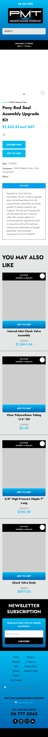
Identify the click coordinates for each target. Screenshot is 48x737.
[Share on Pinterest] (21, 176)
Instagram (21, 721)
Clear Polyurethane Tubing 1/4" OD (24, 417)
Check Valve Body (24, 583)
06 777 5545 (24, 713)
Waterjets (16, 661)
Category (7, 168)
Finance (16, 675)
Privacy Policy (31, 666)
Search (42, 31)
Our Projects (16, 680)
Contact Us (27, 721)
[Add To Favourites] (30, 153)
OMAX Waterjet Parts (18, 102)
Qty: (4, 134)
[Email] (17, 176)
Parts (16, 666)
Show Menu (3, 14)
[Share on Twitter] (13, 176)
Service (16, 671)
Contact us (31, 661)
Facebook (15, 721)
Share (5, 176)
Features (24, 185)
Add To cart (24, 324)
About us (31, 657)
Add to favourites (42, 276)
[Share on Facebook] (10, 176)
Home (4, 102)
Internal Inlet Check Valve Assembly (24, 333)
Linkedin (32, 721)
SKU (4, 163)
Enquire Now (14, 144)
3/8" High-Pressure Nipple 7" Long (24, 501)
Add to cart (14, 153)
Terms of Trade (31, 671)
